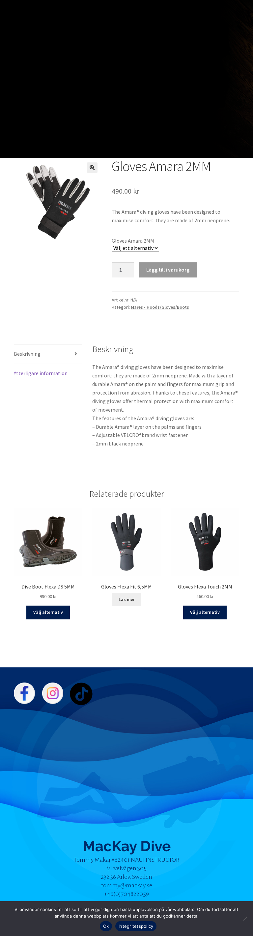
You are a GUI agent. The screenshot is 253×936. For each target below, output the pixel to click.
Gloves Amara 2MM (133, 240)
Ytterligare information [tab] (41, 373)
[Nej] (244, 918)
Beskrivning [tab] (27, 353)
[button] (92, 167)
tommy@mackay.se (126, 885)
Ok (106, 926)
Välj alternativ (48, 612)
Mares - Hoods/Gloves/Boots (160, 307)
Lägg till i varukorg (167, 269)
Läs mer (127, 599)
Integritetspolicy (136, 926)
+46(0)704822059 (126, 894)
